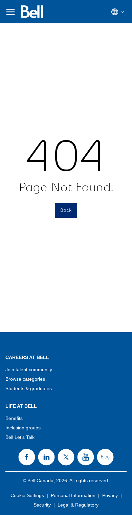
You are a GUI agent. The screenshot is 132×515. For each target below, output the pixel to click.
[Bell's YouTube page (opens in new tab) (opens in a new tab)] (85, 457)
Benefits (14, 418)
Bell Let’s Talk (20, 437)
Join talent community (28, 369)
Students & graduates (28, 388)
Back (66, 210)
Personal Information (73, 495)
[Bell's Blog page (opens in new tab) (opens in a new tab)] (105, 457)
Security (42, 505)
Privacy (110, 495)
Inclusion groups (23, 427)
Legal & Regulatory (78, 505)
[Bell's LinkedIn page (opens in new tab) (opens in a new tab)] (46, 457)
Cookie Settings (27, 495)
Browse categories (25, 379)
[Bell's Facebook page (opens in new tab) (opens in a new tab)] (26, 457)
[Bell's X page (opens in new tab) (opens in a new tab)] (66, 457)
